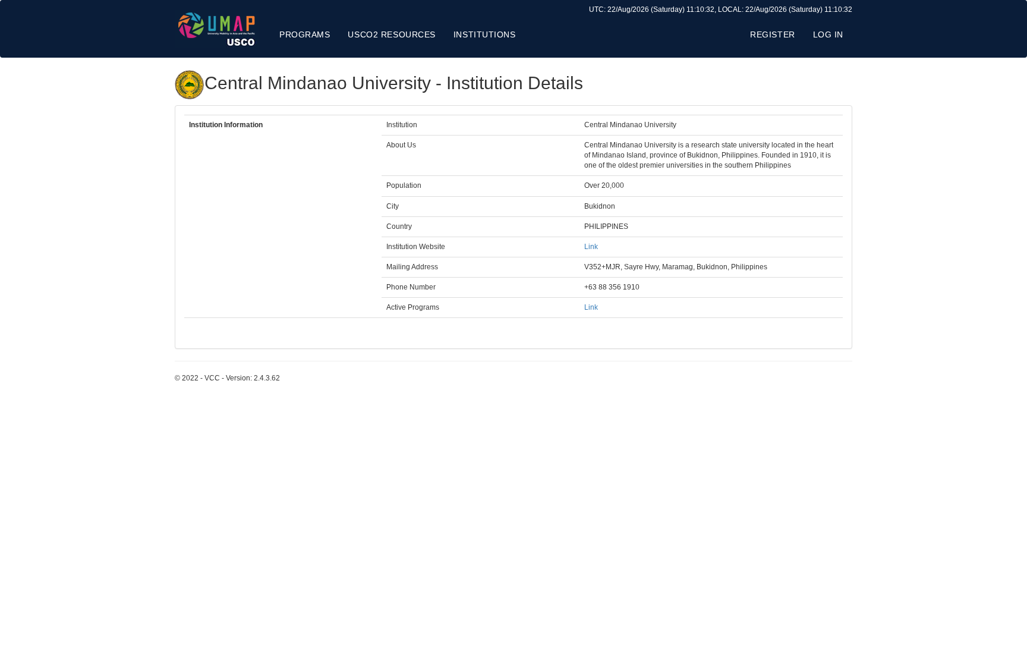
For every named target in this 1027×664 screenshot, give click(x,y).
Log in (828, 34)
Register (772, 34)
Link (591, 247)
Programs (304, 34)
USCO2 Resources (391, 34)
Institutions (484, 34)
